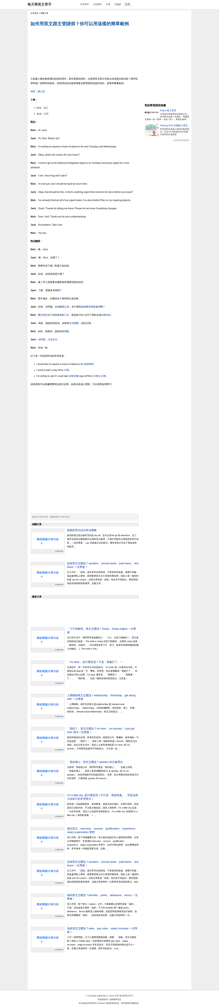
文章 (127, 4)
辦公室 (41, 91)
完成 (47, 315)
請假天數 (74, 376)
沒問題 (41, 339)
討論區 (117, 4)
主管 (46, 113)
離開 (62, 306)
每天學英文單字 (40, 4)
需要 (93, 306)
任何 (71, 323)
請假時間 (88, 364)
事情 (88, 306)
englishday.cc (103, 996)
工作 (66, 315)
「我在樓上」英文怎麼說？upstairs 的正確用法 (95, 762)
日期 (66, 370)
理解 (66, 331)
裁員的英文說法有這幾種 (82, 530)
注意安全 (52, 339)
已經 (42, 315)
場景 (33, 91)
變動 (76, 323)
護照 (81, 282)
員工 (46, 108)
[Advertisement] (85, 52)
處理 (97, 306)
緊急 (81, 306)
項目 (108, 315)
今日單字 (84, 4)
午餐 (61, 298)
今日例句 (97, 4)
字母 (108, 4)
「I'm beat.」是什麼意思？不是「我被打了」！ (95, 662)
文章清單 (34, 13)
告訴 (86, 323)
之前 (67, 306)
